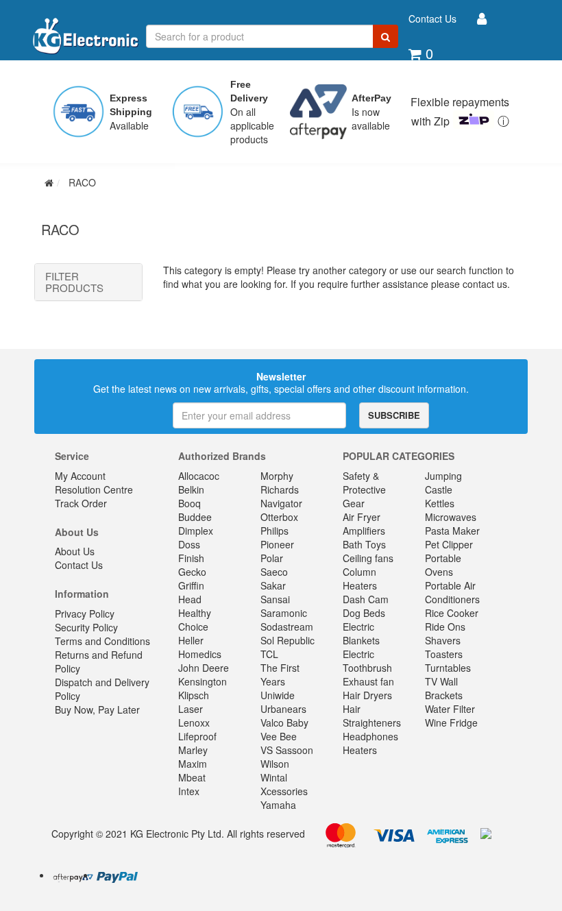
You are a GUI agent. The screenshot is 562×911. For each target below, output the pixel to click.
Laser (190, 709)
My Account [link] (80, 476)
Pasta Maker (452, 530)
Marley (193, 750)
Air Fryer (361, 517)
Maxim (192, 763)
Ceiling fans (368, 558)
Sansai (275, 599)
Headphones (370, 736)
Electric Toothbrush (367, 661)
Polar (271, 558)
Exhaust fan (368, 681)
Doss (189, 544)
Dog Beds (364, 613)
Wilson (274, 763)
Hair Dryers (367, 695)
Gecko (192, 572)
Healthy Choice (194, 619)
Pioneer (277, 544)
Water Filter (450, 709)
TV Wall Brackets (444, 688)
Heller (191, 640)
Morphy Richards (279, 482)
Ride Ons (445, 626)
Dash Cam (366, 599)
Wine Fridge (451, 722)
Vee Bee (278, 736)
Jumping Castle (443, 482)
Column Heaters (360, 578)
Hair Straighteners (372, 715)
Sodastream (286, 626)
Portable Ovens (443, 565)
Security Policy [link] (86, 627)
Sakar (273, 585)
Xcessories (284, 791)
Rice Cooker (451, 613)
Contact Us (432, 18)
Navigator (281, 503)
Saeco (274, 572)
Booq (189, 503)
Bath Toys (364, 544)
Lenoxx (194, 722)
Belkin (191, 489)
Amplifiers (364, 530)
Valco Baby (284, 722)
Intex (188, 791)
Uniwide (277, 695)
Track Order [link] (81, 503)
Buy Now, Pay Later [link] (97, 709)
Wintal (273, 777)
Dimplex (195, 530)
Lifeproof (197, 736)
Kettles (439, 503)
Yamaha (278, 805)
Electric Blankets (361, 633)
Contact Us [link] (79, 565)
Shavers (443, 640)
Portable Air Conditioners (452, 592)
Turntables (448, 668)
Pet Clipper (449, 544)
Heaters (360, 750)
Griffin (191, 585)
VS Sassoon (286, 750)
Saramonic (283, 613)
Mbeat (192, 777)
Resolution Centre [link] (94, 489)
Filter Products (74, 282)
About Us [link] (75, 551)
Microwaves (450, 517)
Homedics (199, 654)
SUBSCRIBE (394, 415)
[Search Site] (385, 36)
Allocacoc (198, 476)
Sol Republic (287, 640)
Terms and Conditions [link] (102, 641)
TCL (269, 654)
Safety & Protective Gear (364, 489)
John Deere (203, 668)
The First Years (280, 674)
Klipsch (193, 695)
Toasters (444, 654)
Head (189, 599)
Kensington (202, 681)
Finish (191, 558)
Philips (274, 530)
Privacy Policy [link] (84, 613)
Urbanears (283, 709)
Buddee (195, 517)
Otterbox (279, 517)
